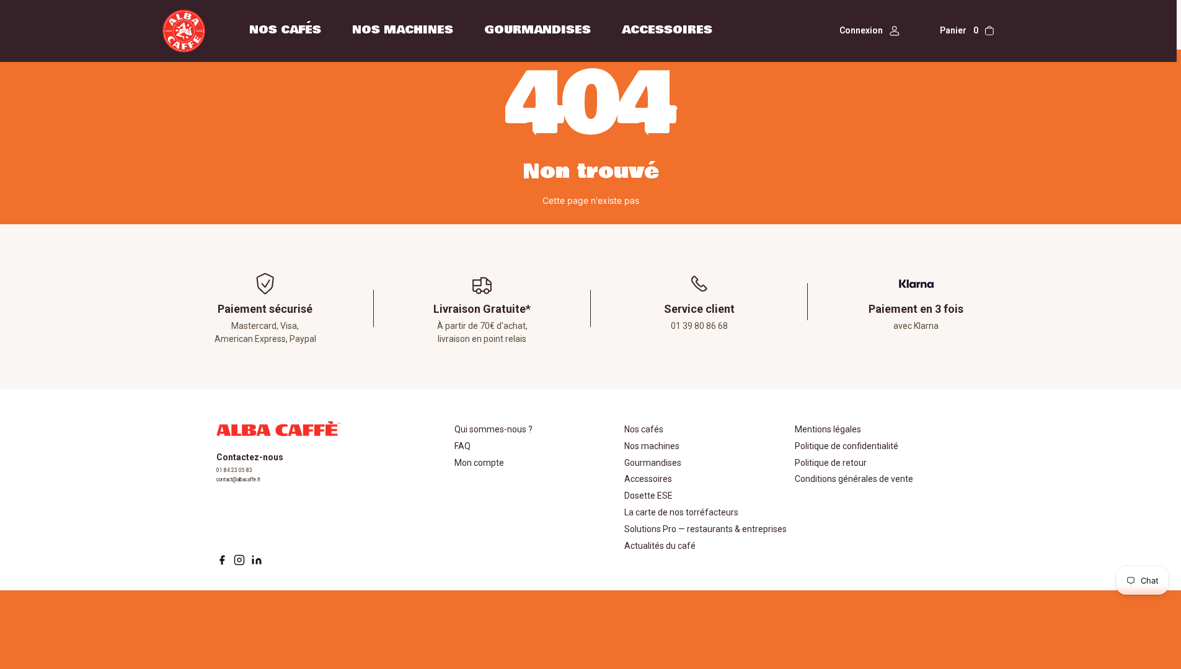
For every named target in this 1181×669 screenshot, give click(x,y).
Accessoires (667, 29)
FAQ (462, 446)
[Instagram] (239, 560)
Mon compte (479, 463)
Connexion (861, 30)
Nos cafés (285, 29)
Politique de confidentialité (846, 446)
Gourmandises (537, 29)
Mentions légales (828, 429)
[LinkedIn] (256, 560)
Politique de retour (831, 463)
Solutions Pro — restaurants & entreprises (705, 529)
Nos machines (651, 446)
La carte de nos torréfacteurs (681, 512)
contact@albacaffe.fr (238, 479)
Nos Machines (402, 29)
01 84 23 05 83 (234, 470)
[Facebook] (222, 560)
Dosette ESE (648, 496)
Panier (959, 30)
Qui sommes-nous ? (493, 429)
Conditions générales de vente (854, 479)
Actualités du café (660, 546)
